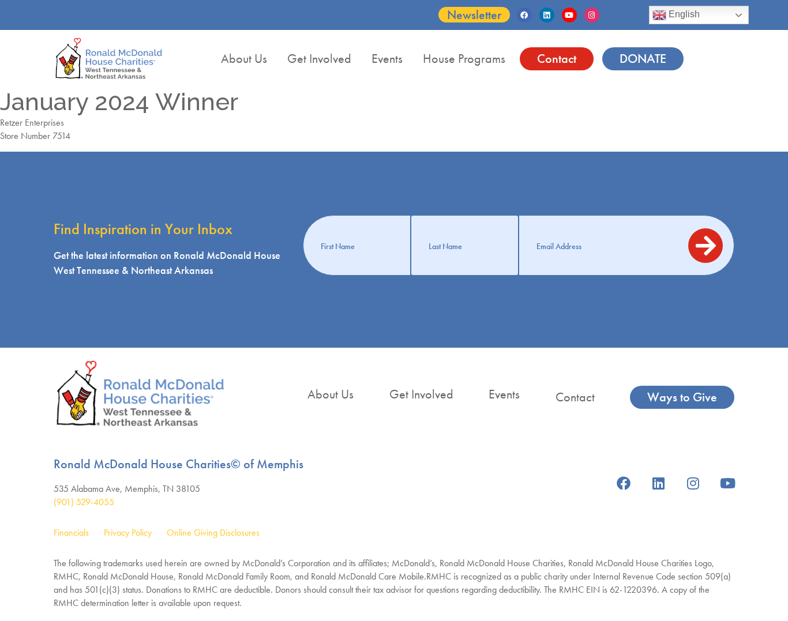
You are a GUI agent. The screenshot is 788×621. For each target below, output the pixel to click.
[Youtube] (569, 14)
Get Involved (319, 59)
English (683, 14)
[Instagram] (591, 14)
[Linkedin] (546, 14)
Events (387, 59)
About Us (244, 59)
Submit (705, 245)
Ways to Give (682, 397)
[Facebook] (524, 14)
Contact (556, 58)
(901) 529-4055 (84, 502)
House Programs (464, 59)
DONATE (643, 58)
